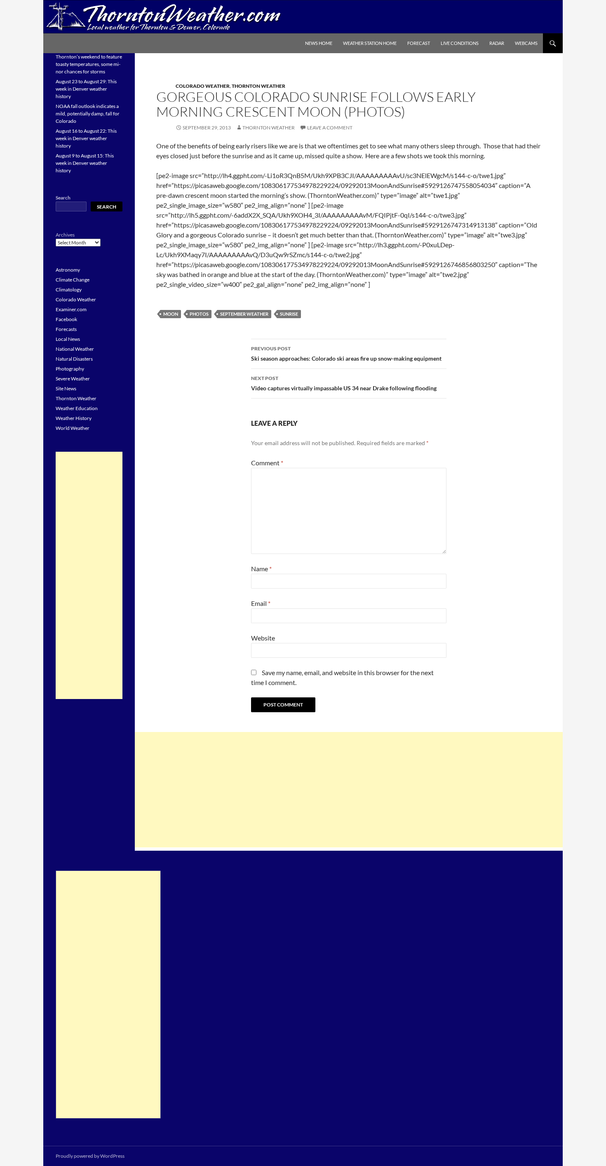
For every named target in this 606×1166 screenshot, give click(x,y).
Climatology (69, 289)
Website (263, 638)
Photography (70, 369)
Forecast (418, 43)
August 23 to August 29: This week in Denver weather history (86, 88)
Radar (496, 43)
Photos (199, 314)
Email (260, 603)
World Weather (72, 428)
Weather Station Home (370, 43)
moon (170, 314)
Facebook (66, 319)
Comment (267, 463)
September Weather (244, 314)
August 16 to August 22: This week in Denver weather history (86, 138)
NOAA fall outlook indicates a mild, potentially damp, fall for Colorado (88, 113)
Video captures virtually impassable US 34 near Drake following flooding (344, 383)
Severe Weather (73, 378)
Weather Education (77, 408)
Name (261, 568)
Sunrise (289, 314)
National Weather (75, 349)
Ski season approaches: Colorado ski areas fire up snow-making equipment (346, 353)
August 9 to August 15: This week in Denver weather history (85, 163)
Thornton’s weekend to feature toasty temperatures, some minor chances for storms (89, 64)
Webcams (526, 43)
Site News (66, 388)
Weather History (74, 418)
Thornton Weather (258, 86)
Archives (65, 235)
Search (63, 198)
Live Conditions (460, 43)
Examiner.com (71, 309)
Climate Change (72, 280)
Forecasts (66, 329)
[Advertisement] (349, 789)
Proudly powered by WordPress (90, 1156)
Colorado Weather (203, 86)
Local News (68, 339)
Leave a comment (329, 127)
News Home (318, 43)
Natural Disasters (74, 359)
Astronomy (68, 270)
